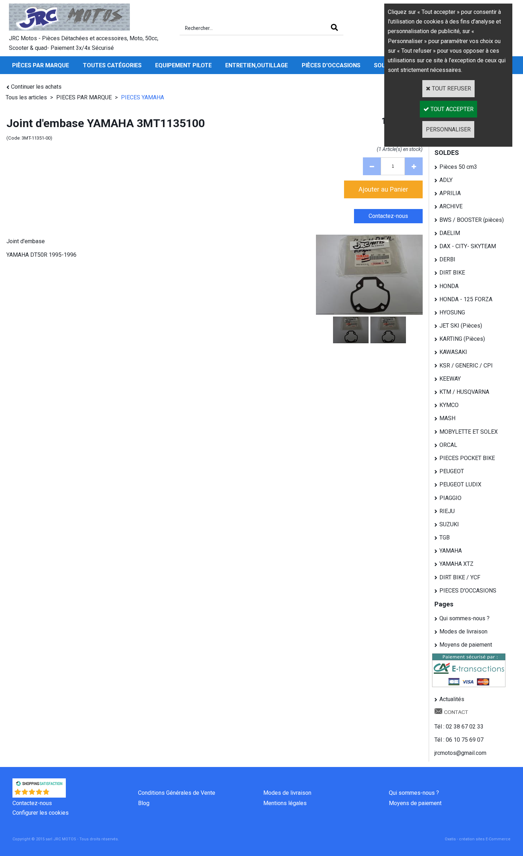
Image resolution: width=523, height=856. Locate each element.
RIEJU (447, 511)
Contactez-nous (32, 803)
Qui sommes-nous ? (464, 618)
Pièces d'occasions (331, 65)
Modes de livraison (463, 631)
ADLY (446, 180)
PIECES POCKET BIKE (467, 458)
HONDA (449, 286)
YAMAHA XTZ (456, 563)
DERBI (447, 259)
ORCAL (448, 445)
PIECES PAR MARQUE (84, 97)
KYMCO (449, 405)
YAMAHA (450, 550)
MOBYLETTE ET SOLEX (468, 431)
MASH (447, 418)
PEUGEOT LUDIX (460, 484)
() (57, 793)
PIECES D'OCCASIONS (467, 590)
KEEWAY (450, 378)
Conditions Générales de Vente (176, 792)
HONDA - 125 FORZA (465, 299)
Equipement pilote (183, 65)
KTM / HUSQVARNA (464, 391)
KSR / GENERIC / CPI (466, 365)
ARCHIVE (451, 206)
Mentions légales (285, 803)
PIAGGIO (450, 498)
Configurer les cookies (40, 812)
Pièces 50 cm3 (458, 166)
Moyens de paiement (465, 644)
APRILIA (450, 193)
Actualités (451, 699)
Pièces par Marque (40, 65)
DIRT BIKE (452, 272)
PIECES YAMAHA (142, 97)
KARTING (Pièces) (462, 338)
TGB (444, 537)
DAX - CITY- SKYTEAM (467, 246)
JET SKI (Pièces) (460, 325)
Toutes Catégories (112, 65)
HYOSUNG (452, 312)
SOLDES (446, 152)
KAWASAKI (453, 352)
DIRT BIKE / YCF (459, 577)
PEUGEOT (451, 471)
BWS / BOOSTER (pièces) (471, 219)
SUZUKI (449, 524)
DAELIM (449, 233)
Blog (143, 803)
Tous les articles (26, 97)
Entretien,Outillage (256, 65)
